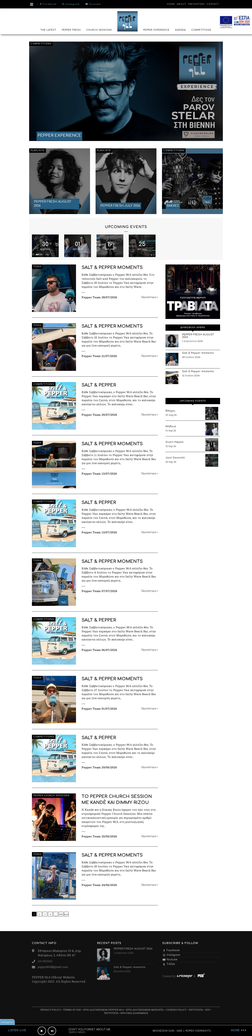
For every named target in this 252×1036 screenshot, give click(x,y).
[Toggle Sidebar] (31, 4)
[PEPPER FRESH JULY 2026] (126, 181)
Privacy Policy (50, 1009)
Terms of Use (72, 1009)
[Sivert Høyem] (211, 444)
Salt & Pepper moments (112, 267)
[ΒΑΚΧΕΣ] (192, 181)
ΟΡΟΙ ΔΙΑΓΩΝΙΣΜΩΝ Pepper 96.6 (103, 1009)
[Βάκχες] (211, 413)
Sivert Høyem (174, 442)
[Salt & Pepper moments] (54, 288)
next (66, 914)
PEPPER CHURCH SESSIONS (51, 795)
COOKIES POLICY (176, 1009)
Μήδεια (170, 426)
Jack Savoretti (175, 458)
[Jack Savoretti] (211, 460)
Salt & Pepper (99, 385)
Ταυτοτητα (196, 1009)
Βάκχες (170, 411)
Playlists (37, 150)
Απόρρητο (7, 1022)
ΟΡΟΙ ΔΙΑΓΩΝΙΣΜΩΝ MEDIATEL (145, 1009)
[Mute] (52, 1031)
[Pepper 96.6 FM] (127, 21)
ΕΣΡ (207, 1009)
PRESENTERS (196, 4)
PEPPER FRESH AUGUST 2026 (198, 336)
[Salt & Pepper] (54, 406)
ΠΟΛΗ (37, 266)
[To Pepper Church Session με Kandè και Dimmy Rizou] (54, 817)
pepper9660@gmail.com (53, 967)
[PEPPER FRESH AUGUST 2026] (59, 181)
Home (171, 4)
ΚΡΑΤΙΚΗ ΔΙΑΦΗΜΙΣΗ (134, 1013)
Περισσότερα (149, 297)
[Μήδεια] (211, 429)
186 (61, 914)
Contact (213, 4)
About (181, 4)
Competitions (41, 44)
